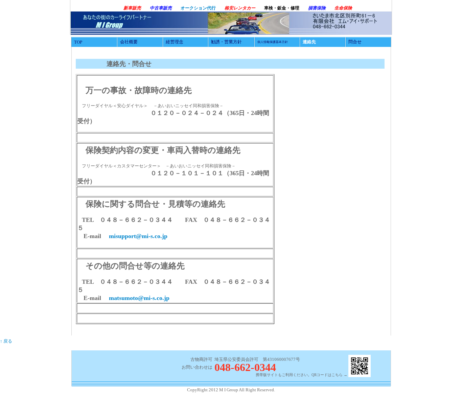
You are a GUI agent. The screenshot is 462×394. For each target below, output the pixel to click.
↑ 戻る (6, 341)
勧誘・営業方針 (226, 41)
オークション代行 (198, 7)
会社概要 (129, 41)
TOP (78, 42)
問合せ (355, 41)
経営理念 (174, 41)
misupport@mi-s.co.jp (138, 236)
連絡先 (309, 41)
